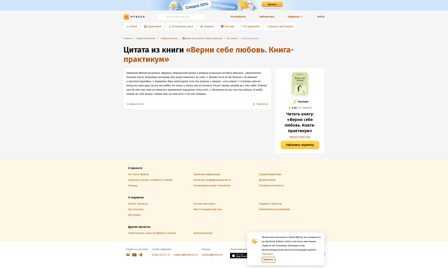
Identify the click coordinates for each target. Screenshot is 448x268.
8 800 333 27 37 (161, 254)
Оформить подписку (300, 144)
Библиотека (267, 16)
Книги (133, 26)
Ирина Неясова (299, 137)
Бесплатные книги (182, 26)
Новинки (209, 26)
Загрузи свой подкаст (281, 26)
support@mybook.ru (185, 254)
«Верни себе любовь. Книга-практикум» (209, 54)
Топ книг (229, 26)
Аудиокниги (154, 26)
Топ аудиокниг (251, 26)
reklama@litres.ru (212, 254)
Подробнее (267, 254)
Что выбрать (238, 16)
